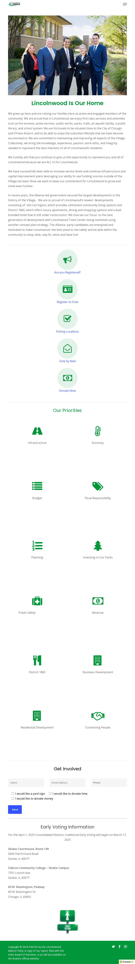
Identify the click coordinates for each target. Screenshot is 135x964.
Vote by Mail (67, 361)
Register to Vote (67, 302)
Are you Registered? (67, 272)
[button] (125, 4)
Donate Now (67, 391)
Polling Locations (67, 331)
